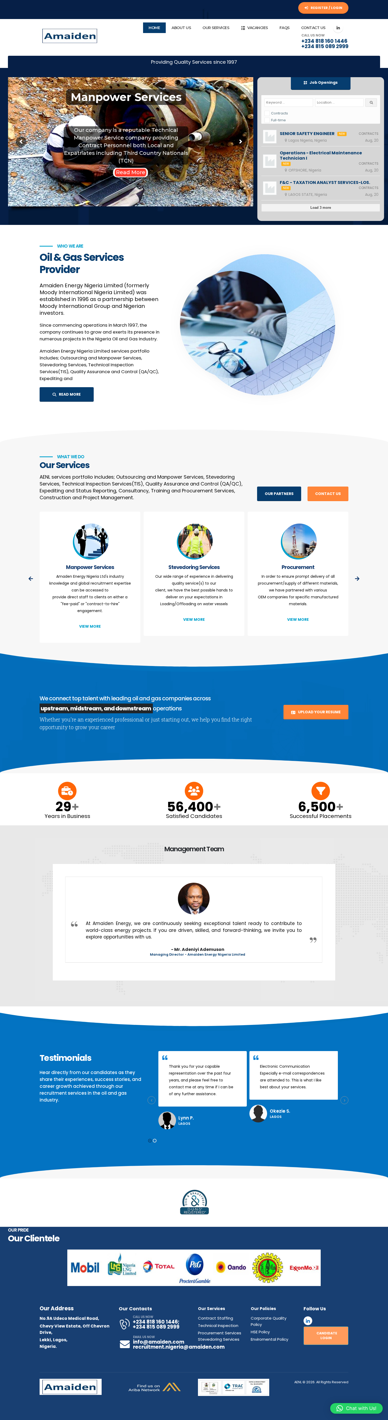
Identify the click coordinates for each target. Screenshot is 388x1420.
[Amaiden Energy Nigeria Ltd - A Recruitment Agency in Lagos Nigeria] (71, 36)
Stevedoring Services (90, 567)
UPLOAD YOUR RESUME (319, 712)
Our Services (215, 27)
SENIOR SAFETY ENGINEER (307, 133)
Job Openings (323, 82)
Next (314, 1267)
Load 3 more (320, 208)
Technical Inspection (298, 567)
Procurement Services (219, 1333)
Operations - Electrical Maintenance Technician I (321, 155)
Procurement (194, 567)
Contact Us (313, 27)
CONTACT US (328, 493)
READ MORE (69, 394)
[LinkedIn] (338, 28)
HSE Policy (260, 1332)
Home (154, 27)
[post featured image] (90, 542)
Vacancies (257, 27)
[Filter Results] (371, 102)
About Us (181, 27)
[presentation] (31, 579)
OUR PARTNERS (279, 493)
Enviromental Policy (269, 1339)
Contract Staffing (215, 1318)
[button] (150, 1140)
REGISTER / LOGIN (326, 8)
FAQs (285, 27)
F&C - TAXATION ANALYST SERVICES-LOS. (325, 182)
